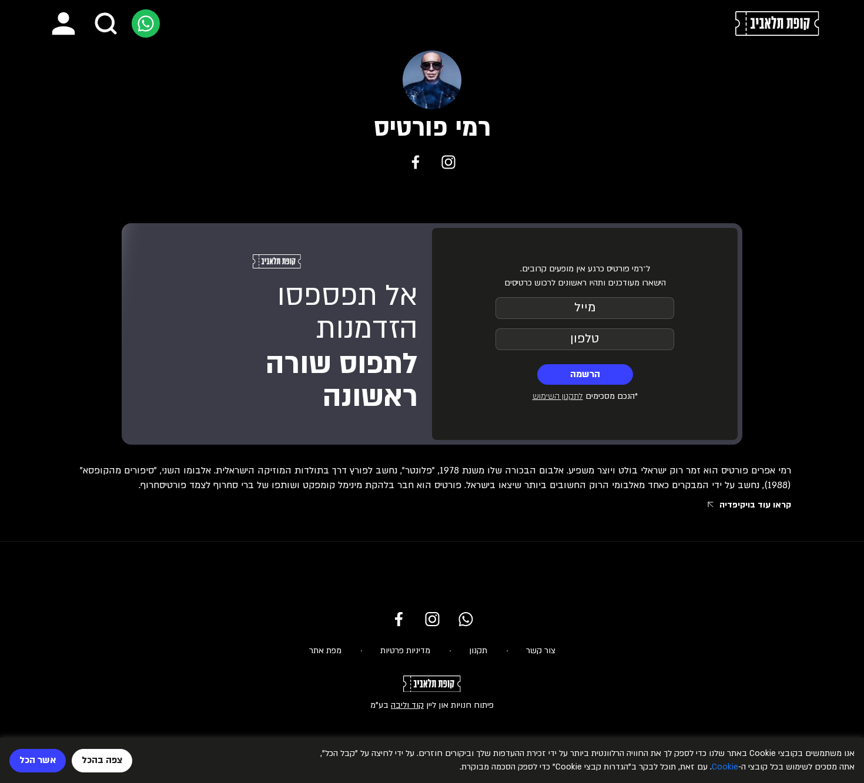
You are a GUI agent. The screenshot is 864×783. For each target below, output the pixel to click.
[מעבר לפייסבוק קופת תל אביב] (398, 619)
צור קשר (540, 650)
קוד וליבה (407, 705)
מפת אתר (325, 650)
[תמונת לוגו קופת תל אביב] (777, 23)
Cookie (725, 766)
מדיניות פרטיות (405, 650)
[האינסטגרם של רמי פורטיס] (448, 162)
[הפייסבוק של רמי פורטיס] (415, 162)
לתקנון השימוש (558, 396)
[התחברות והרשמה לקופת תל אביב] (63, 23)
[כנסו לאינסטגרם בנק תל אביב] (432, 619)
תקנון (478, 650)
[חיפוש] (106, 23)
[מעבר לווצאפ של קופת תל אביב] (146, 23)
